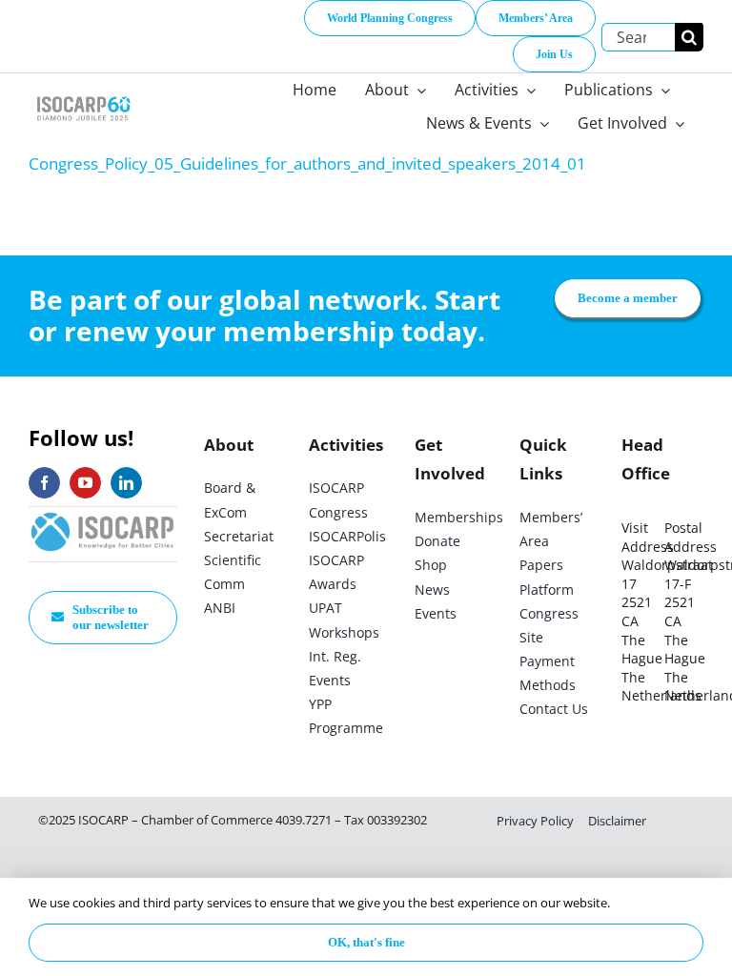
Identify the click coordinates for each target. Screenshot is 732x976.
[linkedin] (126, 482)
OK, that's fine (366, 942)
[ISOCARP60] (83, 96)
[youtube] (85, 482)
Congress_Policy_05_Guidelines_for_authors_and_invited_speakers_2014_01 (307, 163)
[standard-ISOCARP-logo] (103, 515)
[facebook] (44, 482)
